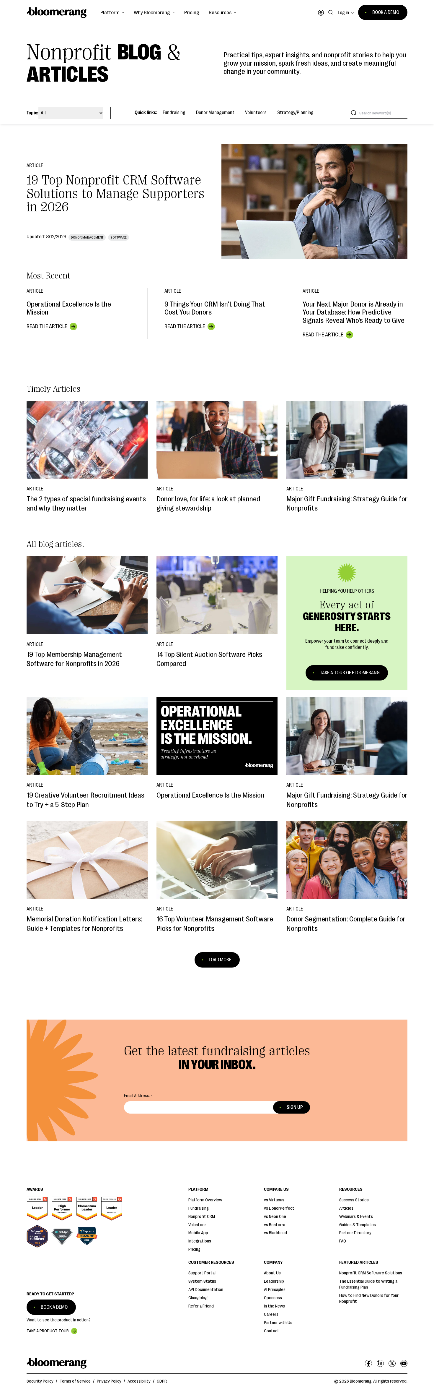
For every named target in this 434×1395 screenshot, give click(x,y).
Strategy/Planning (295, 112)
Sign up (295, 1107)
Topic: (32, 113)
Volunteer (197, 1224)
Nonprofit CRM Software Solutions (370, 1273)
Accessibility (139, 1381)
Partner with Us (278, 1322)
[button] (112, 12)
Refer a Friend (201, 1306)
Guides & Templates (357, 1224)
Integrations (199, 1241)
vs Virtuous (274, 1200)
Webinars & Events (356, 1216)
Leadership (274, 1281)
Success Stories (354, 1200)
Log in (343, 12)
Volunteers (256, 112)
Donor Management (215, 112)
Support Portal (202, 1273)
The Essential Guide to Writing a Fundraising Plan (368, 1284)
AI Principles (274, 1289)
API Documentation (205, 1289)
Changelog (198, 1297)
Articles (346, 1208)
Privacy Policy (109, 1381)
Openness (273, 1297)
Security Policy (40, 1381)
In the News (274, 1306)
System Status (202, 1281)
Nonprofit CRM (201, 1216)
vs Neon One (275, 1216)
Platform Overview (205, 1200)
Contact (271, 1331)
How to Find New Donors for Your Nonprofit (369, 1298)
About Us (272, 1273)
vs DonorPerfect (279, 1208)
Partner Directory (355, 1232)
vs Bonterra (274, 1224)
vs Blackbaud (275, 1232)
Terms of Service (75, 1381)
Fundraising (174, 112)
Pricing (191, 12)
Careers (271, 1314)
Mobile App (198, 1232)
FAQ (342, 1241)
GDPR (162, 1381)
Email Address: (137, 1095)
